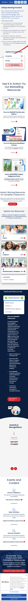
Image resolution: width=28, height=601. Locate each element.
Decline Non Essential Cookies (14, 595)
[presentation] (12, 468)
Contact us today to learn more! (14, 571)
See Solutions (15, 65)
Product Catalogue (9, 279)
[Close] (26, 575)
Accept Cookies (14, 598)
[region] (14, 587)
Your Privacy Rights (14, 591)
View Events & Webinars (13, 500)
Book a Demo (12, 204)
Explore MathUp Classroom (13, 399)
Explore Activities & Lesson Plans (13, 521)
